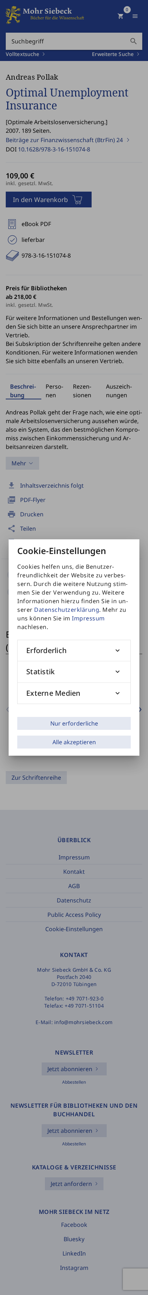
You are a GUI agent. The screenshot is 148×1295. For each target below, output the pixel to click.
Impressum (88, 618)
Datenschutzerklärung (66, 610)
